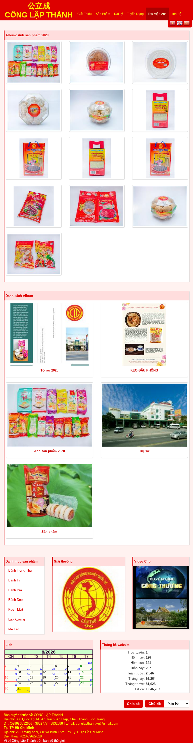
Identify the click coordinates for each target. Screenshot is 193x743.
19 (48, 678)
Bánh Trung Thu (20, 570)
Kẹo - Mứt (15, 609)
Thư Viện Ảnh (157, 14)
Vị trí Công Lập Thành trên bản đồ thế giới (34, 740)
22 (86, 678)
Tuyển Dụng (135, 14)
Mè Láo (13, 629)
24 (23, 684)
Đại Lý (118, 14)
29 (86, 684)
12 (48, 673)
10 (23, 673)
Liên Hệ (176, 14)
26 (48, 684)
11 (36, 673)
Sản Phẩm (103, 14)
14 (74, 673)
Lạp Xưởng (16, 619)
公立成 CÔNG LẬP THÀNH (39, 7)
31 (23, 690)
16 (11, 678)
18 (36, 678)
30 (11, 690)
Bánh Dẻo (15, 600)
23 (11, 684)
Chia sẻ (133, 704)
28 (74, 684)
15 (86, 673)
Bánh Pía (15, 590)
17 (23, 678)
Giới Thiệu (84, 14)
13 (61, 673)
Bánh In (14, 580)
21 (74, 678)
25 (36, 684)
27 (61, 684)
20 (61, 678)
